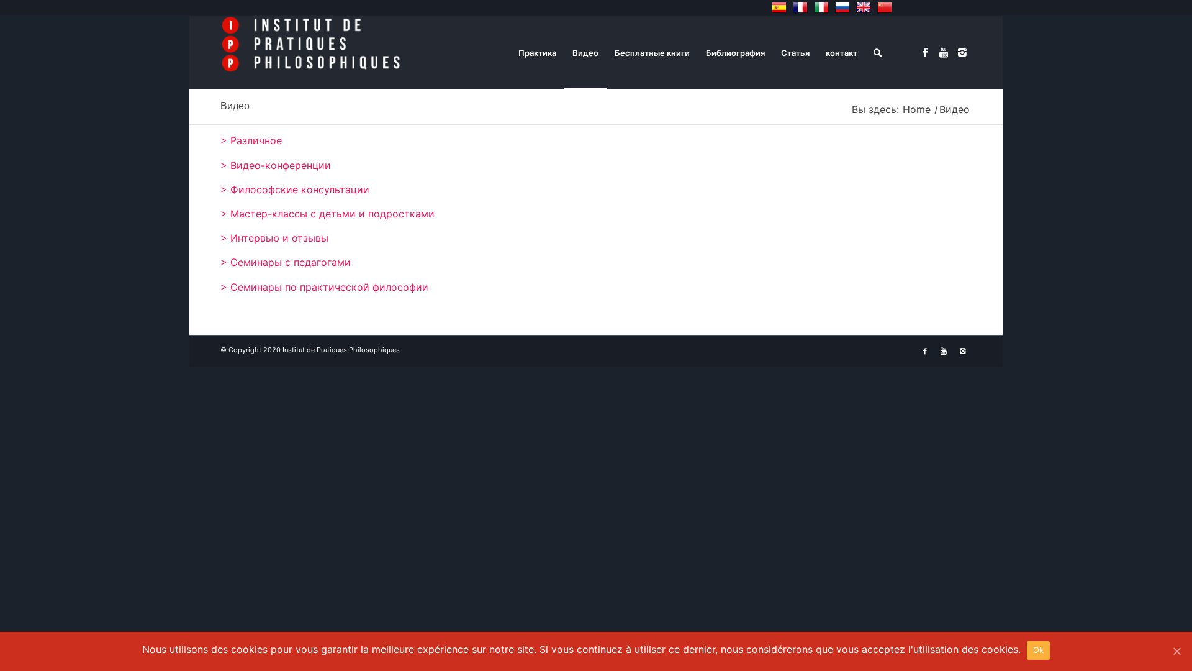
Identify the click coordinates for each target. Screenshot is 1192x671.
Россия (842, 7)
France (800, 7)
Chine (884, 7)
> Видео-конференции (275, 165)
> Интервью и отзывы (274, 238)
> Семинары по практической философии (324, 287)
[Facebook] (925, 52)
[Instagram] (962, 52)
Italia (821, 7)
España (779, 7)
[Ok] (1176, 651)
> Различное (251, 140)
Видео (235, 106)
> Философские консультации (294, 189)
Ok (1038, 650)
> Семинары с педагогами (285, 262)
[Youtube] (943, 52)
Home (917, 109)
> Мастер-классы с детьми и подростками (327, 214)
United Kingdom (863, 7)
